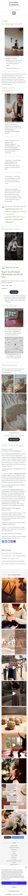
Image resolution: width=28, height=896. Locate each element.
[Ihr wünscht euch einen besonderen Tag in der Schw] (14, 641)
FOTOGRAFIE (14, 855)
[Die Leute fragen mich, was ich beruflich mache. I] (14, 745)
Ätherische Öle (14, 845)
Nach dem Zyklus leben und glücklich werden (12, 553)
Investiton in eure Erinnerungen (14, 860)
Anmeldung (14, 292)
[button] (26, 867)
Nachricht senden (14, 439)
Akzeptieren (14, 883)
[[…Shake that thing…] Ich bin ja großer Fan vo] (14, 667)
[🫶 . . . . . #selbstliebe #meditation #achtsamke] (14, 590)
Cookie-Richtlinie (8, 894)
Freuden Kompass (14, 3)
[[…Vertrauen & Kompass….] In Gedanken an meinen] (14, 796)
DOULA (14, 851)
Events (14, 853)
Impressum (20, 894)
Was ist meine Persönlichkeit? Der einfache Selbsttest (14, 563)
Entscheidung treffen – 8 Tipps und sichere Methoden (14, 555)
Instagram (14, 859)
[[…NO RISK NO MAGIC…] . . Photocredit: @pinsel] (14, 693)
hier (19, 68)
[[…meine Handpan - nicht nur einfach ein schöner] (14, 616)
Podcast (14, 862)
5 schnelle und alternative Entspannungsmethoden (13, 561)
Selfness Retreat (14, 864)
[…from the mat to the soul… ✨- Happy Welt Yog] (14, 770)
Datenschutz (15, 894)
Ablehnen (14, 887)
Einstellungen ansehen (14, 891)
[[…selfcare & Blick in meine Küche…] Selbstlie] (14, 719)
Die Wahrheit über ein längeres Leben (10, 558)
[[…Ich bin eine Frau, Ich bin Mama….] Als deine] (14, 822)
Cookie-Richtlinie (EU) (14, 847)
